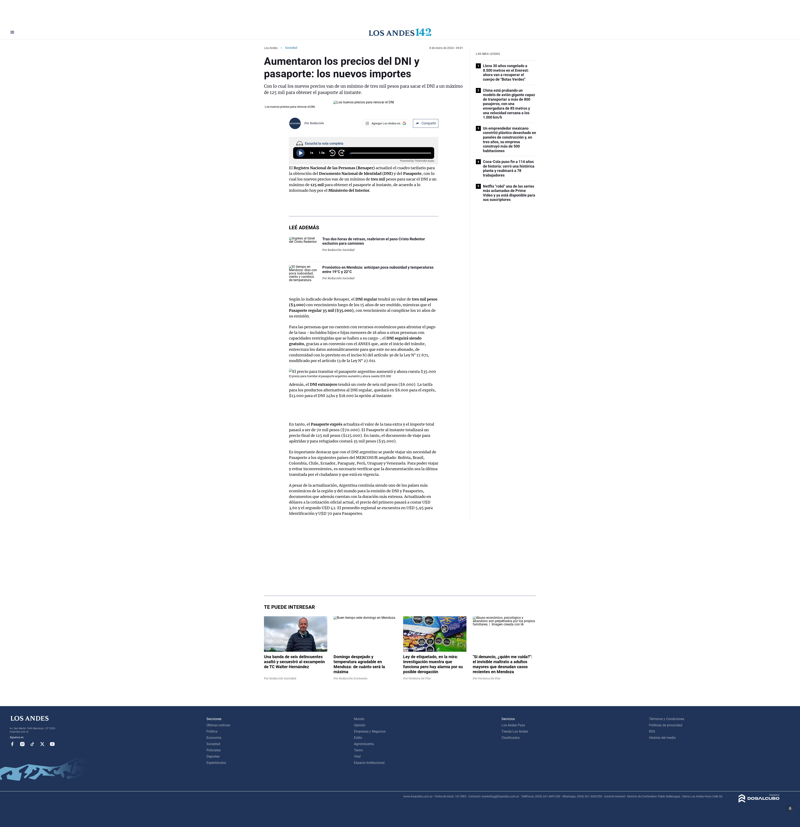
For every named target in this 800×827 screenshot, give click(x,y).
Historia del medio (662, 738)
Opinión (359, 725)
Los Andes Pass (513, 725)
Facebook (12, 744)
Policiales (213, 750)
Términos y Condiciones (666, 719)
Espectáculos (216, 763)
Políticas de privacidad (665, 725)
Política (212, 731)
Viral (357, 756)
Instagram (22, 744)
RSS (652, 731)
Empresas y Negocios (370, 731)
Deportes (213, 756)
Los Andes (271, 48)
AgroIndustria (364, 744)
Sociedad (291, 48)
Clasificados (510, 738)
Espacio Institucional (369, 763)
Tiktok (32, 744)
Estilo (358, 738)
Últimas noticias (218, 725)
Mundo (359, 719)
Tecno (358, 750)
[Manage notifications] (790, 808)
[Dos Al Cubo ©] (759, 801)
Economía (213, 738)
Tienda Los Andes (514, 731)
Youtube (52, 744)
